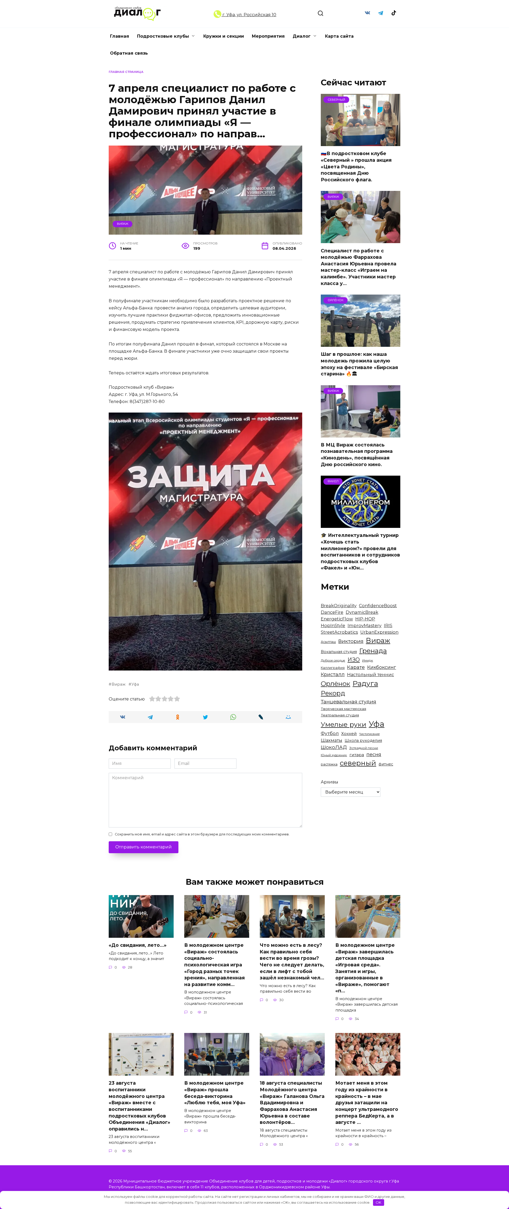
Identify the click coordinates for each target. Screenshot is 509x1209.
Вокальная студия (339, 651)
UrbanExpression (379, 632)
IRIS (388, 625)
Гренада (373, 651)
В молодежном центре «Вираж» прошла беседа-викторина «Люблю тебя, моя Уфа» (214, 1092)
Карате (356, 667)
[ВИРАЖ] (360, 239)
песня (373, 754)
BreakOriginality (339, 605)
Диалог (302, 36)
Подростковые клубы (163, 36)
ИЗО (354, 659)
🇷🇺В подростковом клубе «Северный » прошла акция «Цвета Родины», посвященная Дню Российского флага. (356, 166)
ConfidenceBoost (378, 605)
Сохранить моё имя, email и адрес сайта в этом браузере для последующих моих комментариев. (202, 834)
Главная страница (126, 72)
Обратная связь (129, 53)
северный (358, 763)
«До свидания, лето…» (137, 945)
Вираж (122, 224)
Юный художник (334, 755)
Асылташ (328, 642)
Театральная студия (340, 715)
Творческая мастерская (343, 709)
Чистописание (369, 734)
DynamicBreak (362, 612)
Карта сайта (339, 36)
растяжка (329, 764)
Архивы (329, 782)
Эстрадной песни (363, 748)
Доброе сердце (333, 660)
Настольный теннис (370, 674)
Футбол (330, 733)
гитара (356, 754)
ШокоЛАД (334, 747)
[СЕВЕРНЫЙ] (360, 142)
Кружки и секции (223, 36)
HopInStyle (333, 625)
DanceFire (332, 612)
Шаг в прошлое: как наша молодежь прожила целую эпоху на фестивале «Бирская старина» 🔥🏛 (359, 363)
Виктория (350, 641)
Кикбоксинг (381, 667)
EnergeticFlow (337, 618)
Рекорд (333, 693)
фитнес (386, 764)
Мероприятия (268, 36)
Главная (119, 36)
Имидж (367, 660)
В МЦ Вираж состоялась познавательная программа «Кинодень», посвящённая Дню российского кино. (357, 454)
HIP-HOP (365, 618)
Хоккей (349, 733)
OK (378, 1202)
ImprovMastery (364, 625)
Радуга (365, 683)
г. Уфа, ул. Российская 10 (248, 14)
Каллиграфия (333, 668)
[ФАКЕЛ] (360, 524)
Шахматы (331, 740)
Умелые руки (343, 724)
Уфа (135, 684)
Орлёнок (335, 683)
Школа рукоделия (363, 740)
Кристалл (333, 674)
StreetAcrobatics (339, 632)
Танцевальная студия (348, 702)
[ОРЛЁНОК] (360, 343)
